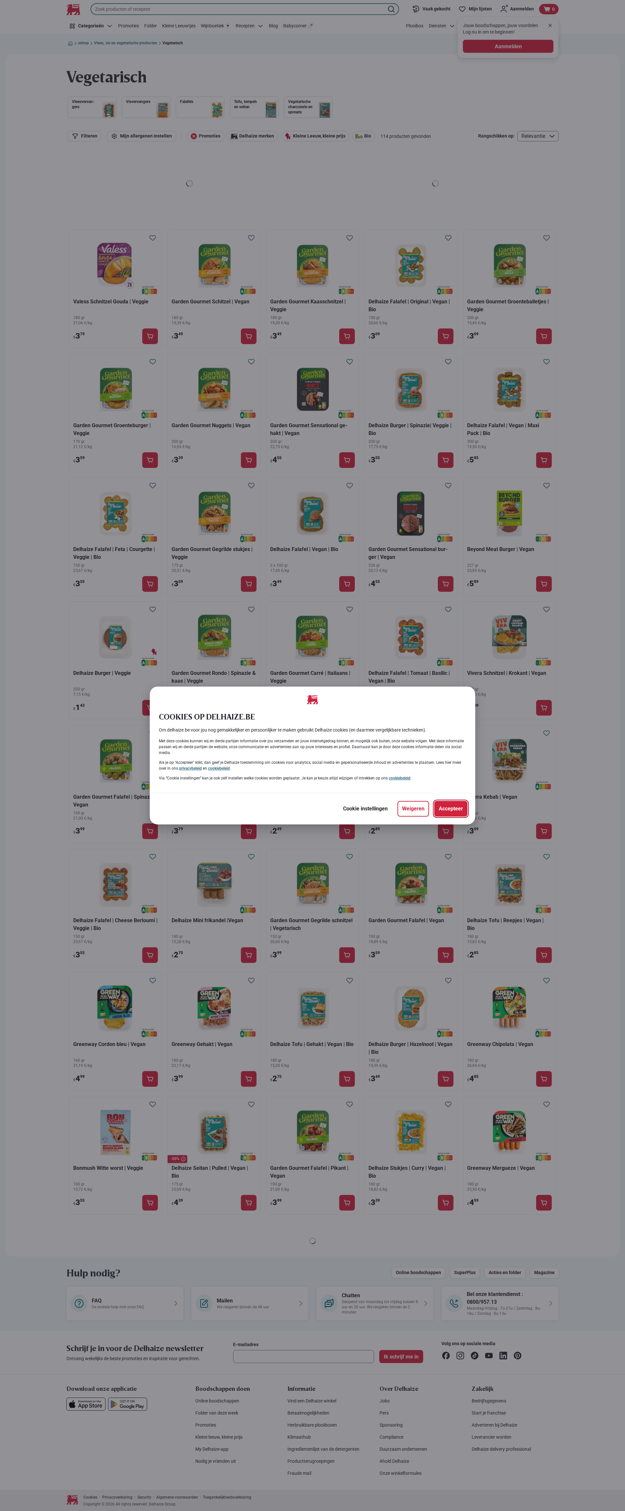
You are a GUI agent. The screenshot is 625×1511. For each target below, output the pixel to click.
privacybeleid (190, 768)
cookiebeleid (219, 768)
